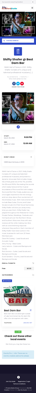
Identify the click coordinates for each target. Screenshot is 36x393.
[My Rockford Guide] (9, 7)
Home (16, 77)
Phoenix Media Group (12, 388)
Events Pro (24, 77)
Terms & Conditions (19, 384)
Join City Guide (10, 381)
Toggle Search (12, 41)
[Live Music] (18, 126)
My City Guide (22, 390)
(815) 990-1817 (28, 323)
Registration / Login (24, 381)
